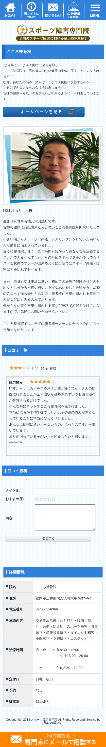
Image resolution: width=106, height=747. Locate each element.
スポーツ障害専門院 (44, 719)
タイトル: (12, 490)
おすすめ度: (14, 499)
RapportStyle (52, 722)
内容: (9, 518)
